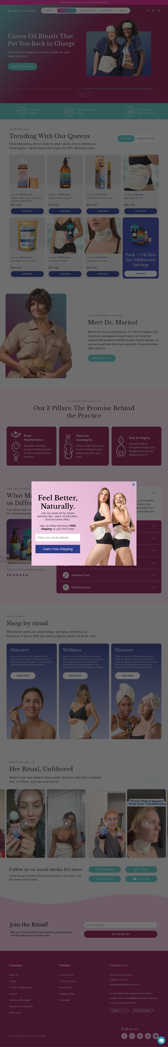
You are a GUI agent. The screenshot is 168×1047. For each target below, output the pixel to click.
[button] (161, 1040)
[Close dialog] (133, 484)
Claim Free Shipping (58, 549)
